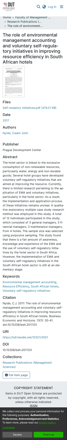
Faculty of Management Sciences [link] (33, 17)
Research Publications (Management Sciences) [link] (25, 21)
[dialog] (33, 424)
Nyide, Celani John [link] (15, 133)
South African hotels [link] (44, 286)
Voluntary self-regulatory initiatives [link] (26, 290)
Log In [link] (52, 7)
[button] (38, 7)
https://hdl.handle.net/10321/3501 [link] (25, 337)
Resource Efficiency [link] (16, 286)
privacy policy (47, 422)
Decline (17, 434)
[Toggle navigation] (61, 6)
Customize (9, 427)
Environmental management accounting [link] (29, 282)
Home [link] (7, 17)
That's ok (48, 434)
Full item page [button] (18, 375)
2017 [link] (6, 120)
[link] (29, 108)
